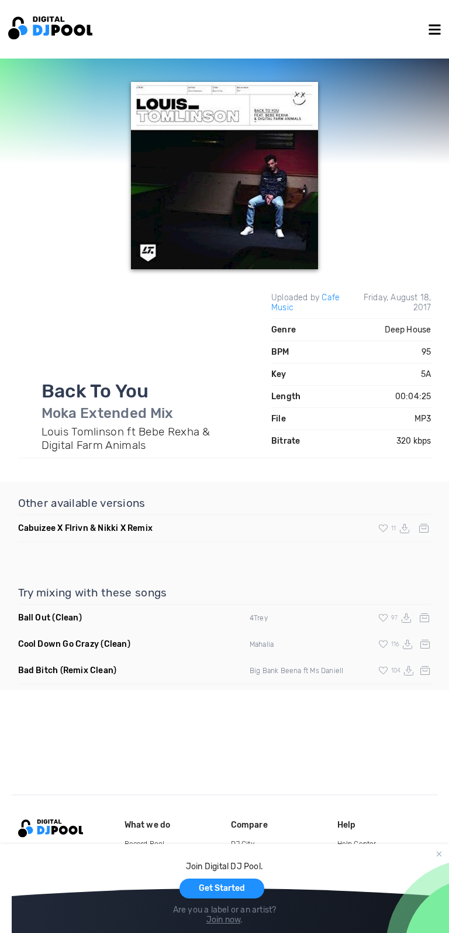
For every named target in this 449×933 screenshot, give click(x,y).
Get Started (222, 888)
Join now (223, 920)
